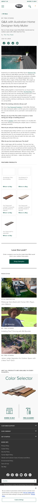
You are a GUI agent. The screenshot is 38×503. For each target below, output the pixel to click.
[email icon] (17, 43)
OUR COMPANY (6, 431)
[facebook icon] (4, 43)
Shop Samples (19, 261)
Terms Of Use (5, 464)
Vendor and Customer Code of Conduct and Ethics (15, 458)
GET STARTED (5, 437)
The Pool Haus (28, 92)
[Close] (36, 488)
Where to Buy (7, 186)
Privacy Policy (5, 446)
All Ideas (5, 14)
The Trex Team (8, 35)
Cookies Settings (19, 500)
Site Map (3, 467)
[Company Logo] (19, 6)
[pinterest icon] (8, 43)
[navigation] (19, 4)
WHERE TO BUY (32, 1)
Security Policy (5, 452)
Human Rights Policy (7, 455)
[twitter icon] (13, 43)
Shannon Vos (32, 73)
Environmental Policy (7, 461)
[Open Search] (29, 6)
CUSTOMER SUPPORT (8, 426)
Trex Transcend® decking (14, 107)
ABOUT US (4, 1)
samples (10, 121)
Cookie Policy (5, 449)
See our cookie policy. (29, 492)
